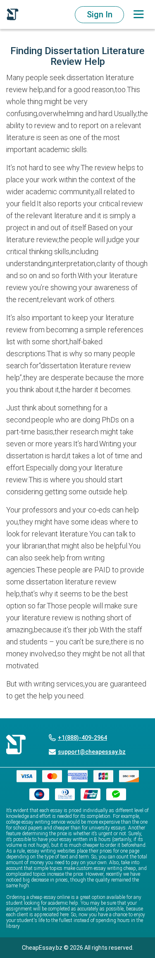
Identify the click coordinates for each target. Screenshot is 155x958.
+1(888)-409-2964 (82, 737)
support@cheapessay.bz (92, 751)
